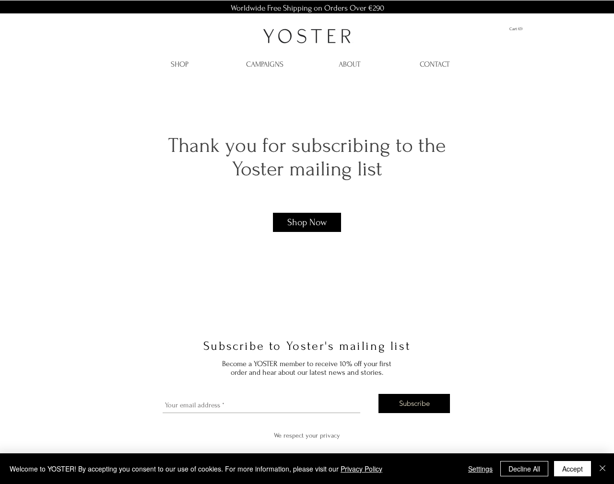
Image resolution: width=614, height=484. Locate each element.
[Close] (602, 468)
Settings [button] (480, 468)
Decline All (524, 468)
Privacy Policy (361, 468)
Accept (572, 468)
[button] (520, 28)
